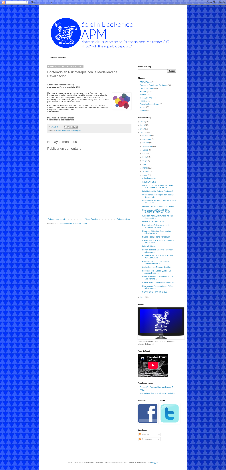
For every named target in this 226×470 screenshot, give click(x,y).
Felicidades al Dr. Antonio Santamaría (158, 191)
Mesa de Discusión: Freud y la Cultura (158, 206)
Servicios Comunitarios (149, 104)
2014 (142, 125)
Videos (143, 110)
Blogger (154, 463)
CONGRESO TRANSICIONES (154, 292)
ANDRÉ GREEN (149, 182)
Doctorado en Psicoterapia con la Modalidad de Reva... (156, 226)
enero (145, 175)
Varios (142, 107)
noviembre (147, 139)
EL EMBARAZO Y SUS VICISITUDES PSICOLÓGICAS (157, 257)
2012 (142, 132)
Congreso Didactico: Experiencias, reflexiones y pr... (156, 232)
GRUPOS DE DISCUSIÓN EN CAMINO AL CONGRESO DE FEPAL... (158, 186)
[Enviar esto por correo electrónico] (65, 127)
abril (145, 164)
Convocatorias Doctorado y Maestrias (158, 282)
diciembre (147, 135)
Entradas (145, 434)
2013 (142, 129)
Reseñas (143, 101)
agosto (146, 150)
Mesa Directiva (146, 98)
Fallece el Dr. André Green (153, 222)
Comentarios (146, 439)
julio (145, 153)
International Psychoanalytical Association (157, 393)
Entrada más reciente (57, 219)
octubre (146, 143)
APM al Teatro (146, 82)
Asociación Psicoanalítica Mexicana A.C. (157, 387)
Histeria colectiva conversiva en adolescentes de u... (155, 262)
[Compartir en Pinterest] (76, 127)
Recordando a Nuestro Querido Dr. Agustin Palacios (156, 272)
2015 (142, 122)
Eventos (143, 91)
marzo (145, 168)
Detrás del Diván (147, 88)
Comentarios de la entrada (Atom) (73, 224)
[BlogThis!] (68, 127)
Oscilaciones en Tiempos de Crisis (156, 267)
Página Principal (91, 219)
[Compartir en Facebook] (73, 127)
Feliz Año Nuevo (149, 246)
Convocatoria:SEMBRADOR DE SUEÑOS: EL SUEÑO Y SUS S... (157, 211)
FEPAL (143, 390)
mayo (145, 161)
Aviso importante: (149, 178)
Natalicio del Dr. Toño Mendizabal (156, 237)
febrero (146, 171)
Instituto (143, 95)
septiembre (147, 146)
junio (145, 157)
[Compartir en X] (71, 127)
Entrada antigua (123, 219)
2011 (142, 297)
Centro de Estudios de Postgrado (68, 131)
